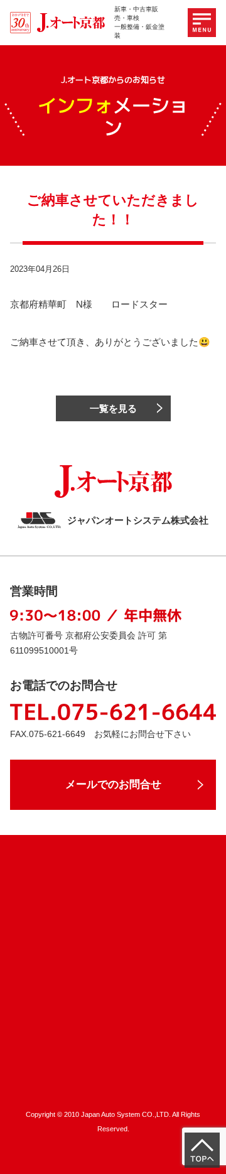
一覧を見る (113, 408)
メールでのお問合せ (113, 784)
